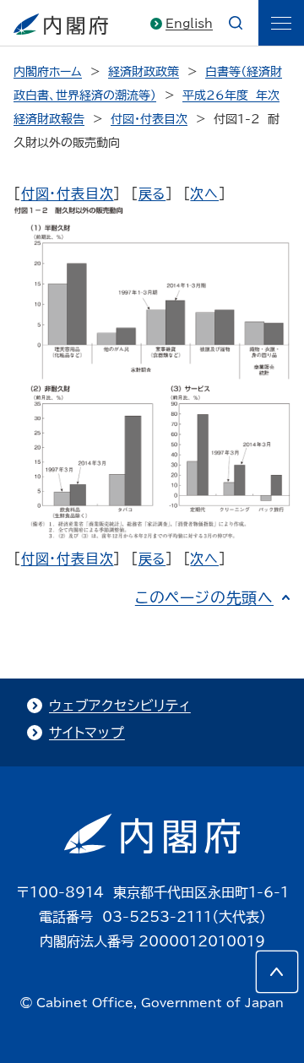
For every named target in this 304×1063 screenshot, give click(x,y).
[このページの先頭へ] (277, 971)
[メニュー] (281, 23)
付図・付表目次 (149, 119)
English (189, 24)
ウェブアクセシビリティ (120, 705)
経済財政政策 (143, 72)
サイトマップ (87, 732)
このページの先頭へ (204, 597)
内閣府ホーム (48, 72)
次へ (204, 193)
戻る (152, 193)
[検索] (235, 23)
